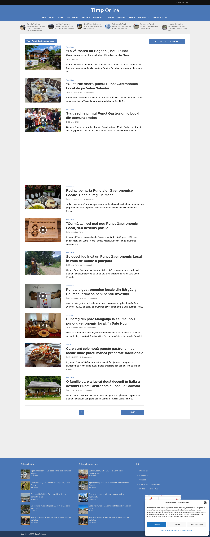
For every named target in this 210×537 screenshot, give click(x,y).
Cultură (110, 18)
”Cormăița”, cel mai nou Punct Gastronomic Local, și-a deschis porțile (102, 226)
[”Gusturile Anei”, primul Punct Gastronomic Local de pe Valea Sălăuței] (43, 90)
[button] (205, 503)
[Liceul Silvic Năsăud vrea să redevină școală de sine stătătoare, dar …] (79, 26)
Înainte (131, 412)
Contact (142, 480)
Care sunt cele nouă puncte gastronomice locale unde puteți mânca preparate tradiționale (104, 351)
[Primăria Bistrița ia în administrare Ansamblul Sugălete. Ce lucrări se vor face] (164, 27)
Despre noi (143, 471)
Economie (98, 18)
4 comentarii (90, 199)
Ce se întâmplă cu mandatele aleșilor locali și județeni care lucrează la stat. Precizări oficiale (36, 27)
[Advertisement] (84, 159)
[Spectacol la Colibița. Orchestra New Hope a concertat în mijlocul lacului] (25, 497)
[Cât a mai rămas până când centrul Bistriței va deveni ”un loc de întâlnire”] (83, 509)
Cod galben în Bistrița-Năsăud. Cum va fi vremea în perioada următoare (121, 26)
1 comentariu (92, 298)
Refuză (177, 525)
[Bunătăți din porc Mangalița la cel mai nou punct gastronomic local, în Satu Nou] (43, 325)
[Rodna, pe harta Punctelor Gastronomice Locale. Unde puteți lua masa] (43, 197)
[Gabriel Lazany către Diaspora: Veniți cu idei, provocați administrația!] (83, 474)
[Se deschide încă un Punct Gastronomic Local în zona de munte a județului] (43, 263)
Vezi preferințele (197, 525)
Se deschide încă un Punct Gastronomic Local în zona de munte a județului (104, 259)
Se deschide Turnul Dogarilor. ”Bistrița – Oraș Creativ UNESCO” (149, 26)
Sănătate (121, 18)
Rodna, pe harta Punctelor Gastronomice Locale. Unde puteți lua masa (99, 193)
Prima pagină (48, 18)
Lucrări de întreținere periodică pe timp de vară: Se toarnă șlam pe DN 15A (64, 26)
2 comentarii (87, 265)
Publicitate (143, 475)
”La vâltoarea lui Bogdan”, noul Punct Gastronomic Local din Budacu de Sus (97, 53)
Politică (86, 18)
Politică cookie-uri (167, 530)
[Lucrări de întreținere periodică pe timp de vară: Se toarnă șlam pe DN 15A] (51, 26)
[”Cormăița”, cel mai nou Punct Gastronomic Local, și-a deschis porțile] (43, 230)
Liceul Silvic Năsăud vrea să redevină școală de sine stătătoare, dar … (92, 26)
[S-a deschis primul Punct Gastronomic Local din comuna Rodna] (43, 120)
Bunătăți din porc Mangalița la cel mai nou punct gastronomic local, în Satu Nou (100, 321)
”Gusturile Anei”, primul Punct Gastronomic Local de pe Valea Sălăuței (102, 86)
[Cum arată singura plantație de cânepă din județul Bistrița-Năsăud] (25, 485)
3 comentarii (90, 92)
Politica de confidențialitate (183, 530)
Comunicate (144, 18)
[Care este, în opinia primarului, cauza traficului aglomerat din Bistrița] (83, 497)
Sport (132, 18)
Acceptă (156, 525)
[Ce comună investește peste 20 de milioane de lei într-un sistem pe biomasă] (25, 509)
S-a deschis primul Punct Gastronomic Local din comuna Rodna (102, 116)
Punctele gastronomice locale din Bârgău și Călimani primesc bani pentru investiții (101, 292)
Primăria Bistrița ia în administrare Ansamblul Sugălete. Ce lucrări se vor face (177, 27)
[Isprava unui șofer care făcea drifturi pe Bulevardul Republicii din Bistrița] (25, 474)
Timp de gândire (160, 18)
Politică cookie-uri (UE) (148, 489)
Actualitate (73, 18)
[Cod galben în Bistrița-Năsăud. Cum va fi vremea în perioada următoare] (108, 26)
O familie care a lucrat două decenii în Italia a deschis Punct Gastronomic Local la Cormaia (103, 384)
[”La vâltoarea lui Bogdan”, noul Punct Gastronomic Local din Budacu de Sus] (43, 57)
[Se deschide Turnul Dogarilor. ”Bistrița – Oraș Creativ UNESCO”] (136, 26)
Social (61, 18)
